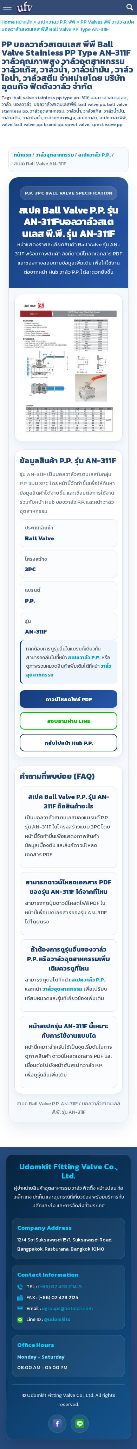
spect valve (77, 124)
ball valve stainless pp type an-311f (51, 97)
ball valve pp (91, 104)
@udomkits (57, 1319)
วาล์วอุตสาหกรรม (47, 111)
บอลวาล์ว (22, 104)
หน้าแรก (22, 155)
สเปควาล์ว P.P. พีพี (56, 22)
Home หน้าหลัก (16, 22)
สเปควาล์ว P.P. (94, 155)
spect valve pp (107, 124)
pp (39, 124)
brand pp (53, 124)
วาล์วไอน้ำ (32, 117)
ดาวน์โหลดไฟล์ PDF (68, 699)
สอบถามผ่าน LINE (68, 721)
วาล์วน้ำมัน (114, 111)
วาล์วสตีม (10, 117)
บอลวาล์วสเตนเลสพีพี (55, 104)
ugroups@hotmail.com (67, 1308)
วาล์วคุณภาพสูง (59, 117)
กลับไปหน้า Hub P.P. (69, 743)
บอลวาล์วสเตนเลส (109, 97)
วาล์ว (6, 104)
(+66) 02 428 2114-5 (60, 1286)
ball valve (24, 124)
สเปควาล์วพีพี (112, 117)
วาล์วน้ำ (73, 111)
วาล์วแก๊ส (92, 111)
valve (6, 124)
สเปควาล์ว (87, 117)
